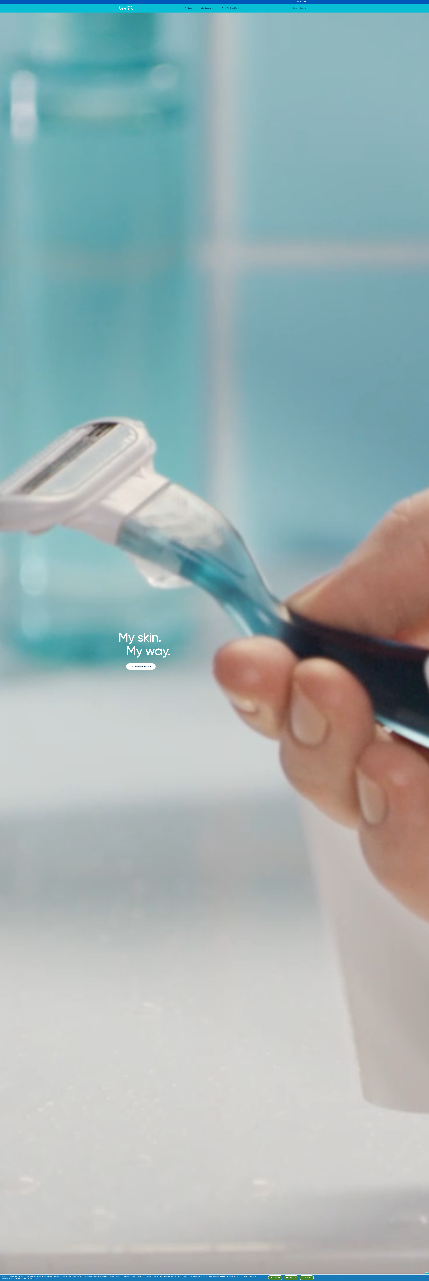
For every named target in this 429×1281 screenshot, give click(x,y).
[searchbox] (307, 2)
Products (188, 8)
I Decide (306, 1278)
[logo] (125, 8)
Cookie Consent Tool (22, 1279)
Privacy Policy (227, 1276)
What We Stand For (230, 8)
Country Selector (300, 8)
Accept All (275, 1278)
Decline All (291, 1278)
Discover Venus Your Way (141, 666)
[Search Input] (298, 2)
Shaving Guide (207, 8)
